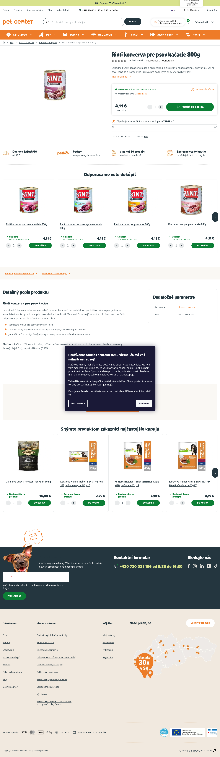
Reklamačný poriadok (47, 672)
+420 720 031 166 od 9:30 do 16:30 (99, 10)
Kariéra (6, 642)
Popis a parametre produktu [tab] (19, 273)
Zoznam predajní (11, 657)
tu (69, 394)
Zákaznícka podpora (13, 672)
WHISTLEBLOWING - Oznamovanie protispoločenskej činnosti (54, 703)
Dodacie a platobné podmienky (52, 635)
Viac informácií (120, 76)
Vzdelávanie (8, 650)
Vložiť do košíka (193, 107)
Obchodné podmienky (47, 650)
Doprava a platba (35, 10)
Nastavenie (78, 403)
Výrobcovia (42, 694)
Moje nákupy (109, 635)
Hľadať (133, 21)
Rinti (146, 136)
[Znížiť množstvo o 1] (149, 107)
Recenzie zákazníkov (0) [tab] (54, 273)
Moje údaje (108, 642)
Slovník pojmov (10, 687)
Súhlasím (144, 403)
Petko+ (6, 10)
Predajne (18, 10)
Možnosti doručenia (205, 89)
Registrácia (212, 10)
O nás (5, 635)
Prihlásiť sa (14, 595)
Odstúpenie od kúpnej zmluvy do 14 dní (56, 657)
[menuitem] (19, 35)
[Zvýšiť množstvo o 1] (160, 107)
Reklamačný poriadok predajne (52, 679)
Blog (50, 10)
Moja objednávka (45, 642)
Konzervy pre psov (187, 307)
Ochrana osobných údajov (49, 664)
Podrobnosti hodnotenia (160, 60)
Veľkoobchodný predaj (48, 687)
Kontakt (6, 664)
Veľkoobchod (63, 10)
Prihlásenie (108, 650)
